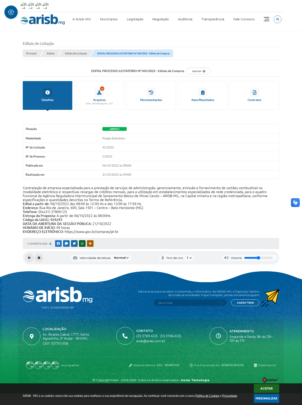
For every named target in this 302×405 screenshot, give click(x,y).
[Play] (29, 257)
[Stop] (38, 257)
